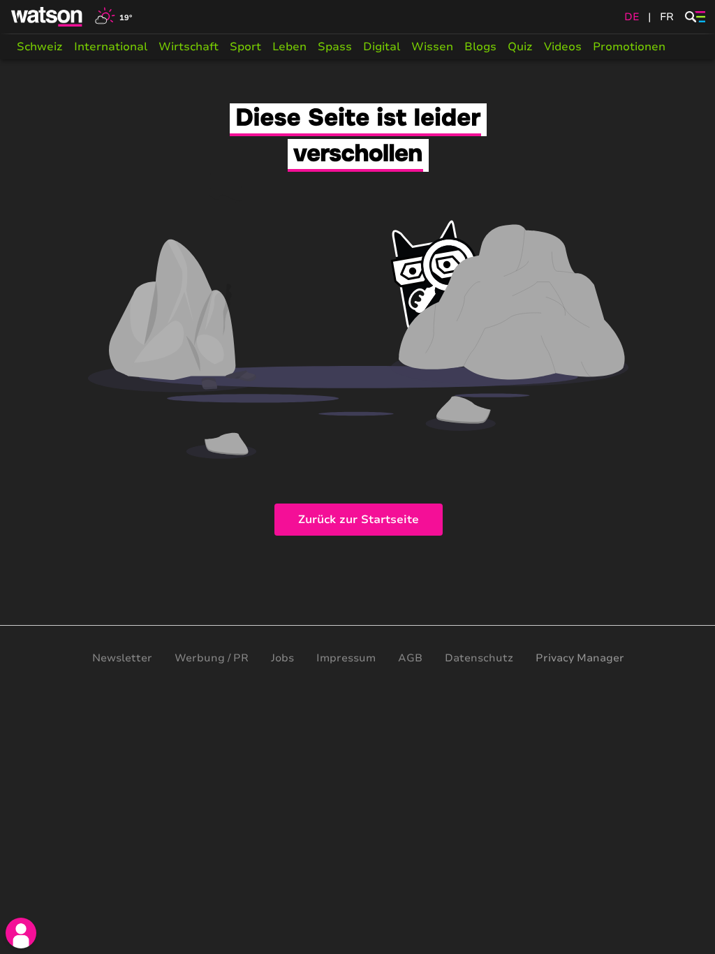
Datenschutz (479, 658)
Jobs (282, 658)
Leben (289, 46)
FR (667, 17)
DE (632, 17)
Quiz (520, 46)
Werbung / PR (212, 658)
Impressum (346, 658)
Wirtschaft (189, 46)
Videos (563, 46)
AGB (410, 658)
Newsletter (122, 658)
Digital (381, 46)
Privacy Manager (580, 658)
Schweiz (40, 46)
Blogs (480, 46)
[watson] (47, 17)
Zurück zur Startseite (358, 519)
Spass (335, 46)
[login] (21, 933)
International (110, 46)
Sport (245, 46)
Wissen (432, 46)
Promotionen (629, 46)
